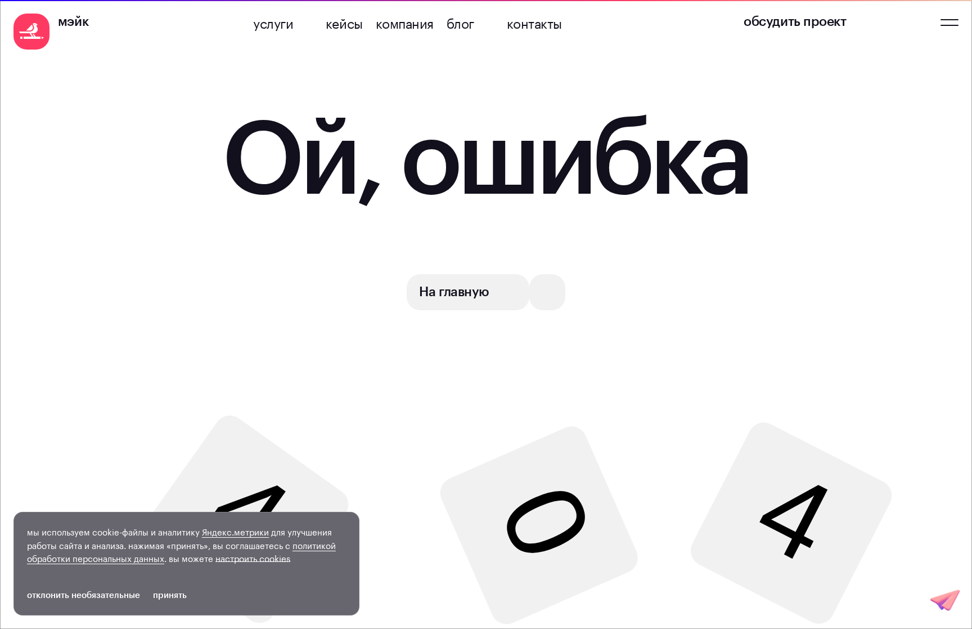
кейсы (344, 22)
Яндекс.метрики (235, 531)
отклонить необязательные (83, 595)
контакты (534, 22)
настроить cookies (252, 558)
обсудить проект (795, 21)
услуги (273, 22)
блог (460, 22)
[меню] (949, 23)
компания (405, 22)
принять (170, 595)
